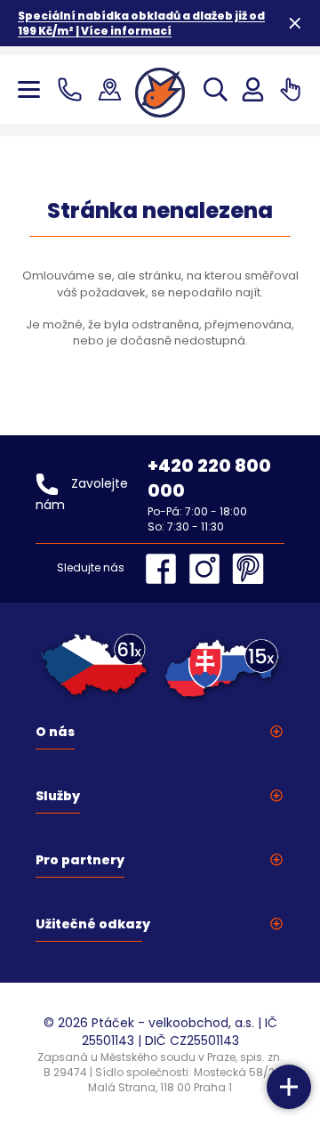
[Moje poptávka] (290, 89)
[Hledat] (216, 89)
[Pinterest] (248, 569)
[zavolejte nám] (73, 89)
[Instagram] (208, 569)
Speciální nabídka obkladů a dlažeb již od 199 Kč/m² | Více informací (141, 23)
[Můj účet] (252, 89)
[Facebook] (165, 569)
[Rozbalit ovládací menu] (289, 1087)
